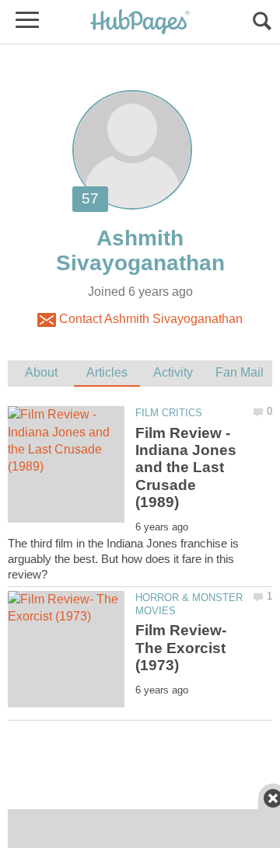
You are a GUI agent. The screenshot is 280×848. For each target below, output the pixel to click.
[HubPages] (140, 22)
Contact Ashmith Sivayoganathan (149, 318)
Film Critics (168, 413)
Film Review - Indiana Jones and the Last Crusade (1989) (185, 468)
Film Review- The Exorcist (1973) (180, 647)
